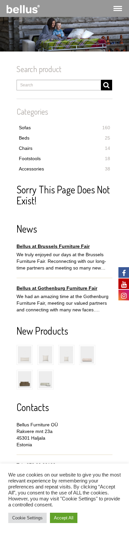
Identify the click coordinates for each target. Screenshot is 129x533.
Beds (64, 138)
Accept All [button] (63, 517)
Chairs (64, 148)
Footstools (64, 158)
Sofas (64, 127)
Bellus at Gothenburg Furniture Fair (57, 288)
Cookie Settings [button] (27, 517)
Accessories (64, 168)
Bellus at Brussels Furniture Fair (53, 246)
